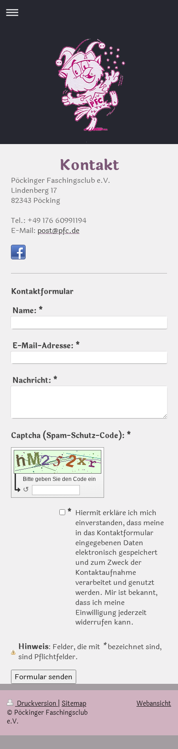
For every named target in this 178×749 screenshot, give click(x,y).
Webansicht (153, 703)
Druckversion (36, 703)
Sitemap (74, 703)
